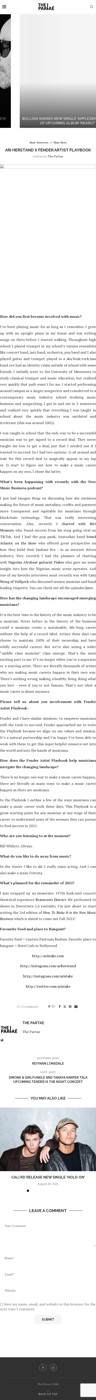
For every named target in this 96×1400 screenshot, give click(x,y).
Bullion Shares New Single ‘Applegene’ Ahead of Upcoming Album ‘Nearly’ (48, 121)
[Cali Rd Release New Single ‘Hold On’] (48, 1139)
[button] (6, 71)
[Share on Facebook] (60, 1006)
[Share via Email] (76, 1006)
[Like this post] (53, 1006)
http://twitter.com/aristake (48, 986)
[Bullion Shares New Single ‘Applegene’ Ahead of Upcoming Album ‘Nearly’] (48, 71)
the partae (55, 156)
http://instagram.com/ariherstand (48, 965)
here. (90, 587)
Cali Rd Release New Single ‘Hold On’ (48, 1177)
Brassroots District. (51, 899)
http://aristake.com (48, 955)
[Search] (91, 6)
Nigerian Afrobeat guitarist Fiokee (36, 562)
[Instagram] (53, 1367)
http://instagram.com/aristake (48, 976)
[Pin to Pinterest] (70, 1006)
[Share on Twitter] (64, 1006)
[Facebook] (42, 1367)
